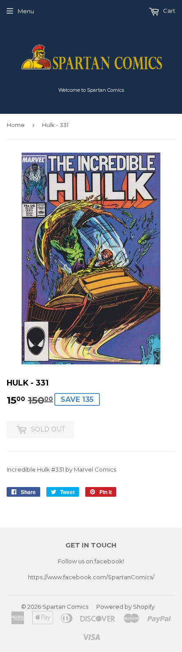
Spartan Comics (65, 606)
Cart (168, 10)
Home (16, 124)
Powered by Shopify (125, 606)
